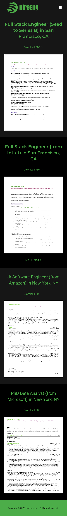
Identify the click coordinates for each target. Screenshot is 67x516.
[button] (60, 7)
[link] (22, 7)
